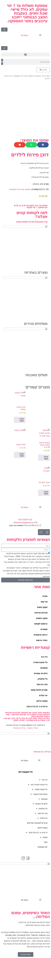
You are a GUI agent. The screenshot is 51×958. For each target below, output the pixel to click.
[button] (25, 54)
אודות (44, 596)
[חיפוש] (2, 62)
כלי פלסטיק (42, 679)
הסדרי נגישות (41, 640)
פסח (45, 842)
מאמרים (44, 629)
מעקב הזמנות (41, 618)
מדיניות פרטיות (41, 612)
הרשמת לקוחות (40, 623)
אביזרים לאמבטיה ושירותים (37, 823)
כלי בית (44, 657)
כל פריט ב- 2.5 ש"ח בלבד (36, 706)
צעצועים (37, 76)
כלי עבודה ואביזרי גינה (39, 784)
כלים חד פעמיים (40, 673)
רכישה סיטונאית (40, 634)
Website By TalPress (42, 751)
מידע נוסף (21, 420)
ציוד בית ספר (41, 684)
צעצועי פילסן (41, 701)
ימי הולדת (43, 695)
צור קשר (43, 601)
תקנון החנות (42, 607)
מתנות (45, 837)
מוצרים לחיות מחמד (39, 690)
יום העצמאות (42, 847)
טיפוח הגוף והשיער (40, 794)
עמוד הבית (46, 76)
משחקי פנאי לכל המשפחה (23, 76)
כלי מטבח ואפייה (40, 662)
